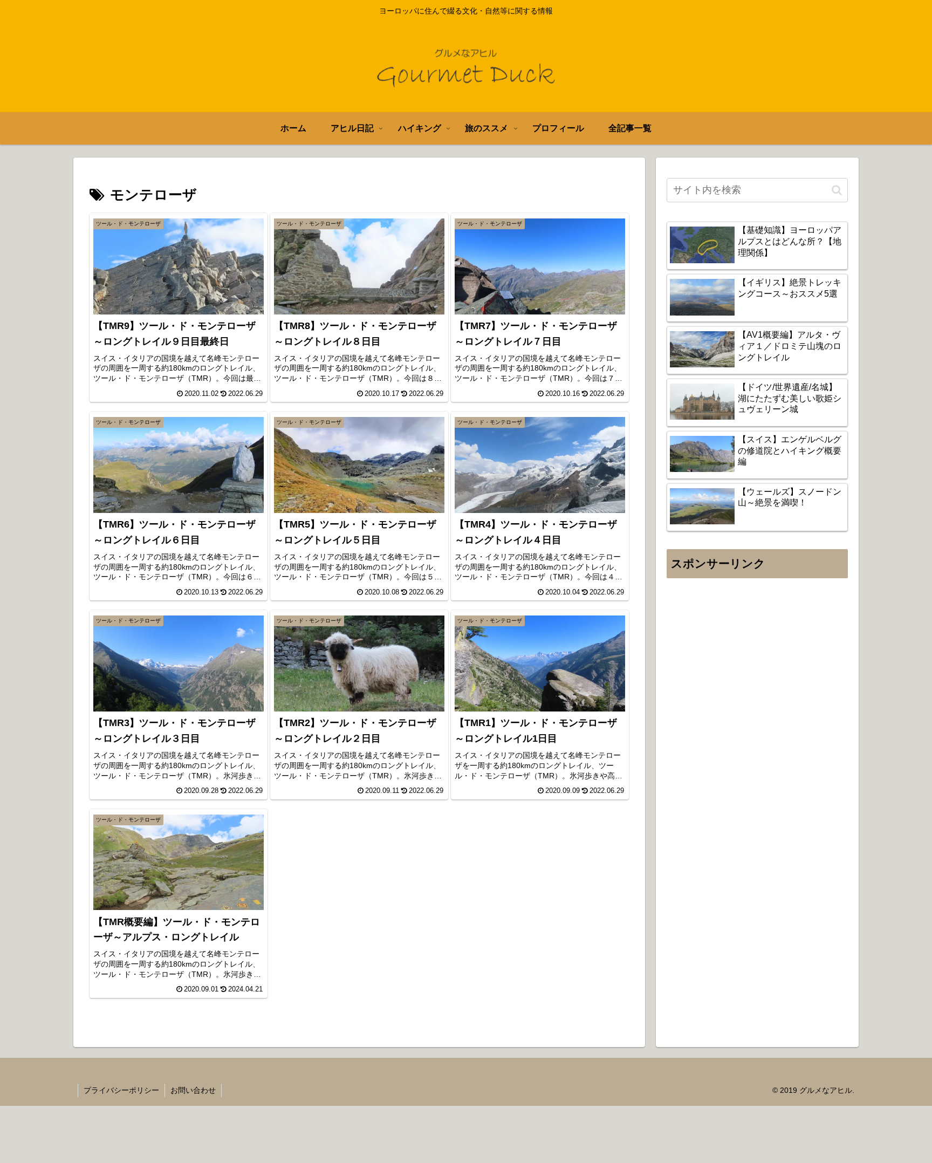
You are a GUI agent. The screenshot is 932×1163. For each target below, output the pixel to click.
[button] (836, 190)
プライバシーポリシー (121, 1090)
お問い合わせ (193, 1090)
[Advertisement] (757, 692)
